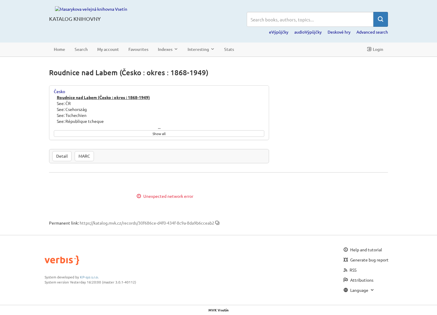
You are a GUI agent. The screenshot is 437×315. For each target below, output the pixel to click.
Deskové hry (339, 32)
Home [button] (59, 49)
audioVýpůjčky (308, 32)
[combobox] (310, 19)
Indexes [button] (165, 49)
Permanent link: (64, 222)
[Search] (380, 19)
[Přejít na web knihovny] (91, 8)
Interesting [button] (198, 49)
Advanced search (372, 32)
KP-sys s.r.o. (89, 277)
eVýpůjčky (278, 32)
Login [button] (378, 49)
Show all (159, 133)
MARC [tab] (84, 156)
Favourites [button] (138, 49)
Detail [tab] (62, 156)
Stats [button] (229, 49)
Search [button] (81, 49)
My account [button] (108, 49)
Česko (59, 91)
